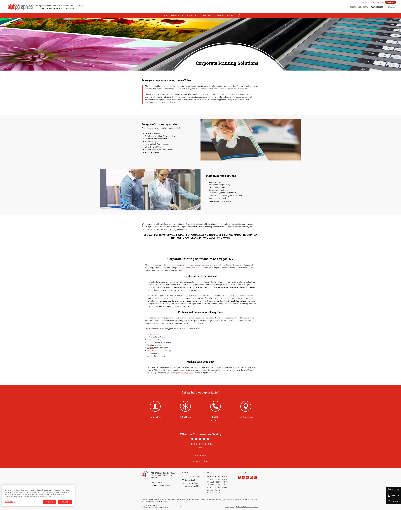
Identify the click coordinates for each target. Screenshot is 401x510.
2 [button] (198, 456)
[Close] (71, 487)
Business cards (153, 334)
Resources (231, 15)
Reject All (49, 502)
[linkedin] (247, 477)
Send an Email (190, 480)
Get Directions (246, 416)
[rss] (255, 477)
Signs (163, 15)
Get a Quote (395, 490)
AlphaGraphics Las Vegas (190, 267)
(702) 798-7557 (378, 7)
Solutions (217, 15)
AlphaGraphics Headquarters (161, 485)
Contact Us (380, 2)
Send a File (395, 495)
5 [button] (206, 456)
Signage (150, 347)
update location (69, 8)
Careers (395, 501)
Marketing (190, 15)
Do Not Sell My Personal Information (247, 507)
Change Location (156, 483)
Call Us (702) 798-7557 (192, 476)
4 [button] (203, 456)
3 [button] (200, 456)
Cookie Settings (10, 502)
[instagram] (251, 477)
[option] (200, 445)
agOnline (391, 2)
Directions (392, 7)
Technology (204, 15)
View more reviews (200, 461)
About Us (364, 2)
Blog (372, 2)
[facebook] (239, 477)
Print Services (176, 15)
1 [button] (195, 456)
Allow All (65, 502)
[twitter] (243, 477)
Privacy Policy (229, 507)
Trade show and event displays (159, 350)
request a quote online (185, 373)
